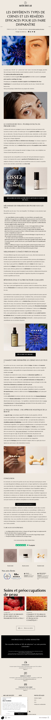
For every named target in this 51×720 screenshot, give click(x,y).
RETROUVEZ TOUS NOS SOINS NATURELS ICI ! (25, 504)
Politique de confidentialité (39, 704)
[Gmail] (34, 32)
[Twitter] (32, 32)
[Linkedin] (30, 32)
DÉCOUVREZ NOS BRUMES (25, 354)
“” (21, 431)
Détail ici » (25, 669)
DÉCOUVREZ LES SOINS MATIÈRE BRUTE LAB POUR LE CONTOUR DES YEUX (25, 199)
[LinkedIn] (29, 711)
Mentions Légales (37, 698)
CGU (35, 702)
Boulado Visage (40, 565)
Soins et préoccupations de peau (36, 29)
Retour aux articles (28, 628)
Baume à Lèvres (25, 565)
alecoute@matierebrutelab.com (29, 679)
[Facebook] (28, 32)
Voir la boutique (43, 717)
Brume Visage (10, 565)
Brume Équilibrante (20, 403)
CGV (35, 700)
